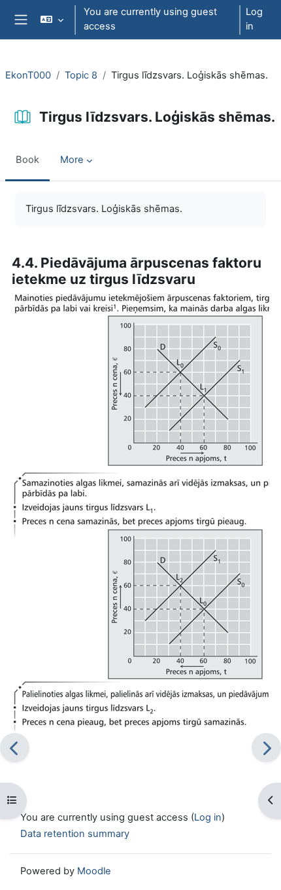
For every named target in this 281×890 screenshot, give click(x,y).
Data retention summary (74, 834)
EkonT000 (28, 75)
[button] (51, 19)
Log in (254, 19)
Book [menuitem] (27, 160)
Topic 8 (81, 75)
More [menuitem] (72, 160)
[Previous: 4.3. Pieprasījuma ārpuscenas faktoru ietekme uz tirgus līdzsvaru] (14, 747)
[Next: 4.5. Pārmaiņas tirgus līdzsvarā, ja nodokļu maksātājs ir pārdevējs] (266, 747)
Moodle (94, 871)
